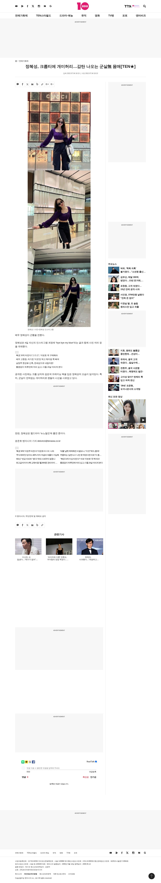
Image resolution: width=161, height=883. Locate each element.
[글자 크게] (47, 84)
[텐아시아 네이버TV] (22, 6)
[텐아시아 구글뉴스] (51, 6)
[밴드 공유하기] (37, 84)
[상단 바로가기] (151, 876)
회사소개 (18, 874)
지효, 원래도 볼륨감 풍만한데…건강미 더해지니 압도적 (129, 354)
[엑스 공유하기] (27, 84)
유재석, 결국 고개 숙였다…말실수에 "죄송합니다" (129, 362)
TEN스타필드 (43, 15)
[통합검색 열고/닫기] (144, 6)
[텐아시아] (83, 6)
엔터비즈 (141, 15)
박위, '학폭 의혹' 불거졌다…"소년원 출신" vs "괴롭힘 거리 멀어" (132, 271)
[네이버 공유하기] (32, 84)
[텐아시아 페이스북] (27, 6)
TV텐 (111, 15)
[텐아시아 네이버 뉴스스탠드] (45, 6)
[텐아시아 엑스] (33, 6)
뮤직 (83, 15)
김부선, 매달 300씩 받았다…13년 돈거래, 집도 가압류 (130, 280)
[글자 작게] (51, 84)
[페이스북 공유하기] (22, 84)
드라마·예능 (66, 15)
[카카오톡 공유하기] (17, 84)
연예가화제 (21, 15)
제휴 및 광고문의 (59, 874)
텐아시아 (28, 878)
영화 (97, 15)
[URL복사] (42, 84)
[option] (127, 411)
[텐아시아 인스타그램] (39, 6)
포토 (124, 15)
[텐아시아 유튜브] (16, 6)
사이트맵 (71, 874)
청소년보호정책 (45, 874)
